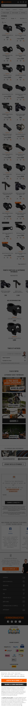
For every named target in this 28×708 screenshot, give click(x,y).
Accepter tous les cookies (13, 680)
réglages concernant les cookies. (14, 676)
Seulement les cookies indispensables (14, 684)
